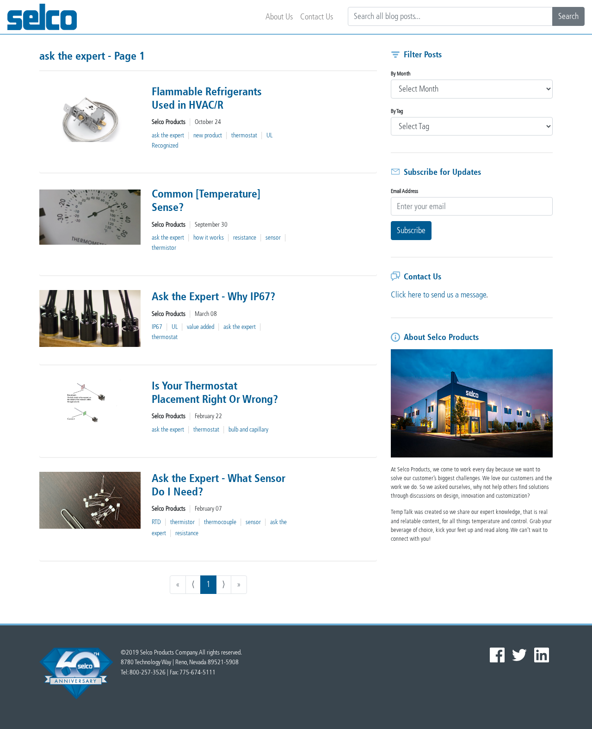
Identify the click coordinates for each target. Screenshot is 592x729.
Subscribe (411, 230)
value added (200, 327)
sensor (273, 237)
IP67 (157, 327)
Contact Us (316, 16)
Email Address (404, 191)
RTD (156, 522)
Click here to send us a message (438, 294)
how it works (208, 237)
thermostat (244, 135)
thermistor (164, 248)
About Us (279, 16)
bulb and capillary (248, 429)
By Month (401, 73)
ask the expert (168, 135)
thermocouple (220, 522)
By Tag (397, 111)
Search (568, 16)
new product (207, 135)
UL (175, 327)
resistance (244, 237)
